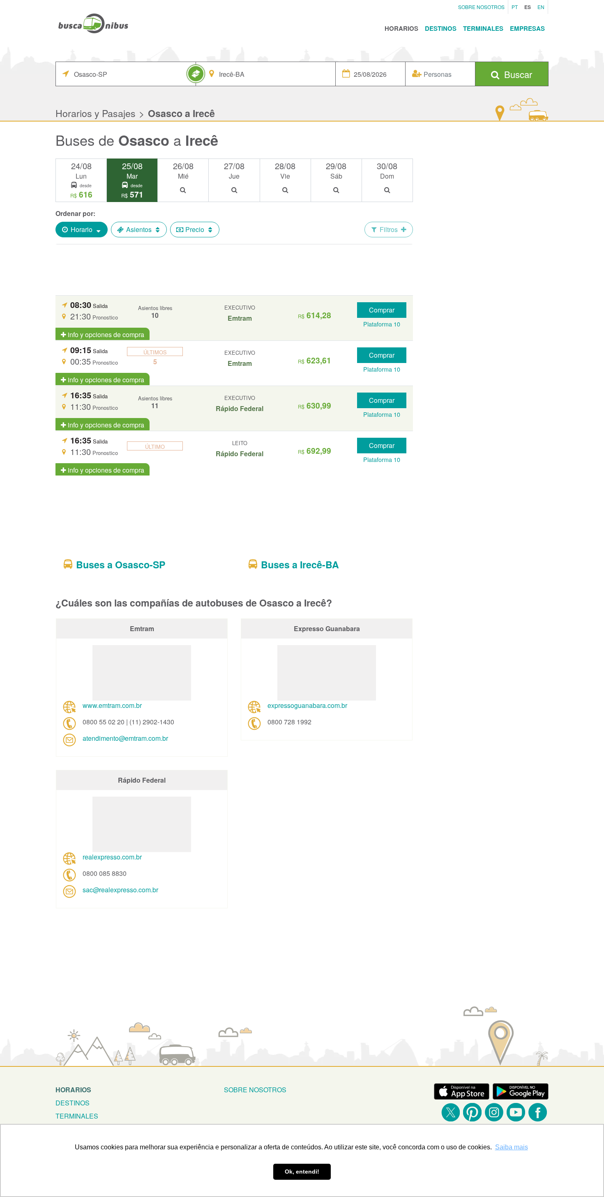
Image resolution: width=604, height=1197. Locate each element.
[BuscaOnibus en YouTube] (516, 1112)
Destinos (440, 28)
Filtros (388, 229)
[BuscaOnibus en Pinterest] (472, 1112)
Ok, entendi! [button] (302, 1171)
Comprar (381, 310)
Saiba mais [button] (511, 1147)
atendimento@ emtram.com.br (125, 738)
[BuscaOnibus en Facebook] (538, 1112)
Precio (195, 229)
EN (540, 6)
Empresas (527, 28)
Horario (81, 229)
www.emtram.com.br (112, 705)
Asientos (138, 229)
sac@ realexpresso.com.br (120, 889)
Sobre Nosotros (481, 6)
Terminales (483, 28)
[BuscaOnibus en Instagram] (494, 1112)
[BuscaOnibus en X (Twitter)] (450, 1112)
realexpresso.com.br (112, 857)
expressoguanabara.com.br (307, 705)
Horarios (401, 28)
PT (515, 6)
